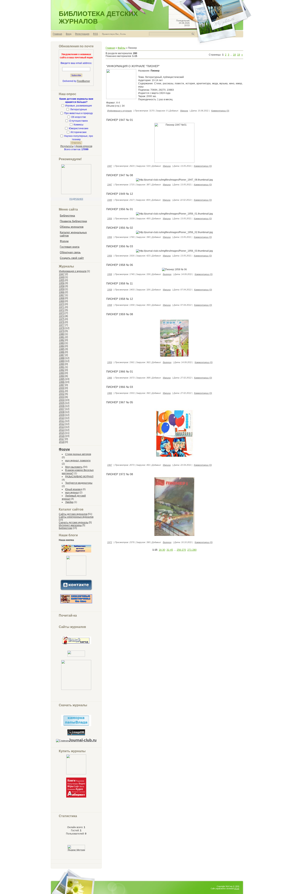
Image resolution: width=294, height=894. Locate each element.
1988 (62, 358)
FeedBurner (83, 81)
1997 (62, 385)
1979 (62, 331)
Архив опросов (83, 146)
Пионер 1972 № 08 (119, 474)
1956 (62, 283)
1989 (62, 361)
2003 (62, 397)
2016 (62, 436)
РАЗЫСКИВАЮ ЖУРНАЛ (79, 476)
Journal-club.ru (83, 740)
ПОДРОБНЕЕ (76, 199)
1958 (62, 286)
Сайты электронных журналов (76, 517)
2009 (62, 415)
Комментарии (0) (220, 110)
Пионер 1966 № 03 (119, 386)
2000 (62, 388)
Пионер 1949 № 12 (119, 193)
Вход (68, 34)
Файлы (121, 48)
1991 (62, 367)
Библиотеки (65, 528)
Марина (184, 110)
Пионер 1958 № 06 (119, 264)
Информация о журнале (73, 271)
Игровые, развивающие (78, 105)
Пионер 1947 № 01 (119, 119)
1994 (62, 376)
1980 (62, 334)
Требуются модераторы (78, 483)
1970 (62, 304)
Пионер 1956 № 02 (119, 227)
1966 (62, 292)
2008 (62, 412)
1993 (62, 373)
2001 (62, 391)
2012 (62, 424)
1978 (62, 328)
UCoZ (236, 888)
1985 (62, 349)
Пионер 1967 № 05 (119, 402)
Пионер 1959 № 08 (119, 314)
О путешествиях (78, 120)
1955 (62, 280)
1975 (62, 319)
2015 (62, 433)
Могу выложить (73, 467)
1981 (62, 337)
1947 (62, 274)
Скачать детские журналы (73, 522)
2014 (62, 430)
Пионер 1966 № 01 (119, 371)
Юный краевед (73, 489)
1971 (62, 307)
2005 (62, 403)
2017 (62, 439)
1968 (62, 298)
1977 (62, 325)
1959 (62, 289)
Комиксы (78, 124)
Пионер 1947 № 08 (119, 175)
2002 (62, 394)
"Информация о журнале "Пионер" (133, 66)
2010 (62, 418)
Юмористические (78, 128)
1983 (62, 343)
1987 (62, 355)
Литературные (78, 109)
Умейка (69, 502)
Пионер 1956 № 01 (119, 209)
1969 (62, 301)
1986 (62, 352)
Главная (57, 34)
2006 (62, 406)
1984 (62, 346)
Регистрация (82, 34)
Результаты (67, 146)
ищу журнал (72, 492)
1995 (62, 379)
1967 (62, 295)
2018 (62, 442)
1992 (62, 370)
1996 (62, 382)
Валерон (167, 274)
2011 (62, 421)
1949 (62, 277)
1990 (62, 364)
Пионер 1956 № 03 (119, 246)
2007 (62, 409)
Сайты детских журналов (73, 514)
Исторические (79, 132)
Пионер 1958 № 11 (119, 283)
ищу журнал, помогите (78, 460)
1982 (62, 340)
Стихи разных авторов (78, 454)
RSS (95, 34)
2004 (62, 400)
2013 (62, 427)
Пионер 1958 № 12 (119, 298)
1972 (62, 310)
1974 (62, 316)
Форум (64, 449)
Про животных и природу (78, 113)
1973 (62, 313)
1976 (62, 322)
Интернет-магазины (70, 525)
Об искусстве (78, 117)
